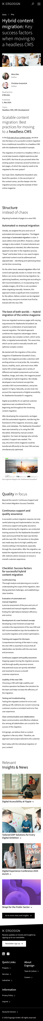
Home (4, 14)
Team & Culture (30, 971)
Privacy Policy (7, 995)
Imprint (5, 1001)
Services (5, 974)
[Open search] (33, 4)
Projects (5, 968)
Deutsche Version (9, 1012)
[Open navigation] (39, 4)
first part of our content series (19, 137)
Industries (6, 980)
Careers (27, 977)
